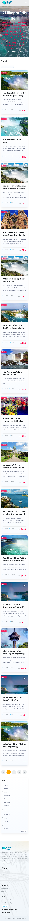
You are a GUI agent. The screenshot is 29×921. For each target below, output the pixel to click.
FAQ (3, 874)
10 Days (13, 574)
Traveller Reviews (6, 877)
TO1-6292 (6, 202)
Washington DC (7, 805)
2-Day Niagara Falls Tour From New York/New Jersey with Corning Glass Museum (14, 95)
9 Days (12, 528)
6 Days (12, 481)
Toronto (6, 785)
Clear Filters (24, 831)
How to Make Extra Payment (8, 902)
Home (8, 51)
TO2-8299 (6, 342)
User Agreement (4, 888)
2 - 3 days (6, 821)
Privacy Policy (4, 891)
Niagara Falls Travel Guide (7, 899)
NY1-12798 (6, 295)
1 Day (12, 202)
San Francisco (7, 802)
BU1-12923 (6, 760)
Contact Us (4, 880)
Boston (5, 798)
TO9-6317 (6, 528)
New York (6, 788)
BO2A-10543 (6, 156)
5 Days (12, 249)
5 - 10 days (6, 828)
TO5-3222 (6, 249)
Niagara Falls (7, 795)
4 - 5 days (6, 825)
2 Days (11, 109)
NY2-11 (5, 109)
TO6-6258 (6, 481)
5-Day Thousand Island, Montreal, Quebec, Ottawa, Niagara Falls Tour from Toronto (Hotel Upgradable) (14, 235)
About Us (4, 871)
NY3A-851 (6, 388)
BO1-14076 (6, 621)
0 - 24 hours (7, 814)
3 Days (12, 388)
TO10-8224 (6, 574)
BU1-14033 (6, 667)
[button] (7, 66)
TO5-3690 (6, 435)
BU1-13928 (6, 714)
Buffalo (6, 792)
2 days (5, 818)
